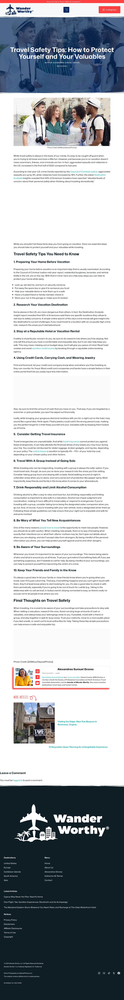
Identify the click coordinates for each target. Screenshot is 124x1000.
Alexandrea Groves (53, 871)
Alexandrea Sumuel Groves (76, 669)
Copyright (8, 936)
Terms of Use (10, 932)
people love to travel (50, 527)
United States (10, 863)
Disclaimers (9, 924)
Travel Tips (62, 40)
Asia (6, 880)
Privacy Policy (10, 920)
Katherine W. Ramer (54, 876)
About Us (50, 1)
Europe (7, 867)
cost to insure (39, 451)
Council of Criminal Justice (83, 171)
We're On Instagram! (73, 1)
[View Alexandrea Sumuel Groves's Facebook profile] (37, 677)
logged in (17, 780)
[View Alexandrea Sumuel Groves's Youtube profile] (37, 683)
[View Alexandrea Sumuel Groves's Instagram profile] (37, 671)
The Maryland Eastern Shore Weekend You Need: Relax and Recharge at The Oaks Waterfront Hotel (50, 907)
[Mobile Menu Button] (66, 10)
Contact (48, 880)
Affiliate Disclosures (13, 928)
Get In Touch (59, 1)
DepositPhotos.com (25, 973)
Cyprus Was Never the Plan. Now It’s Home (23, 896)
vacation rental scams (43, 348)
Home (47, 863)
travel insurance (71, 441)
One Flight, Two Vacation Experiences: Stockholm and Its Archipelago (36, 902)
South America (11, 876)
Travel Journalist (73, 677)
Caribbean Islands (12, 871)
